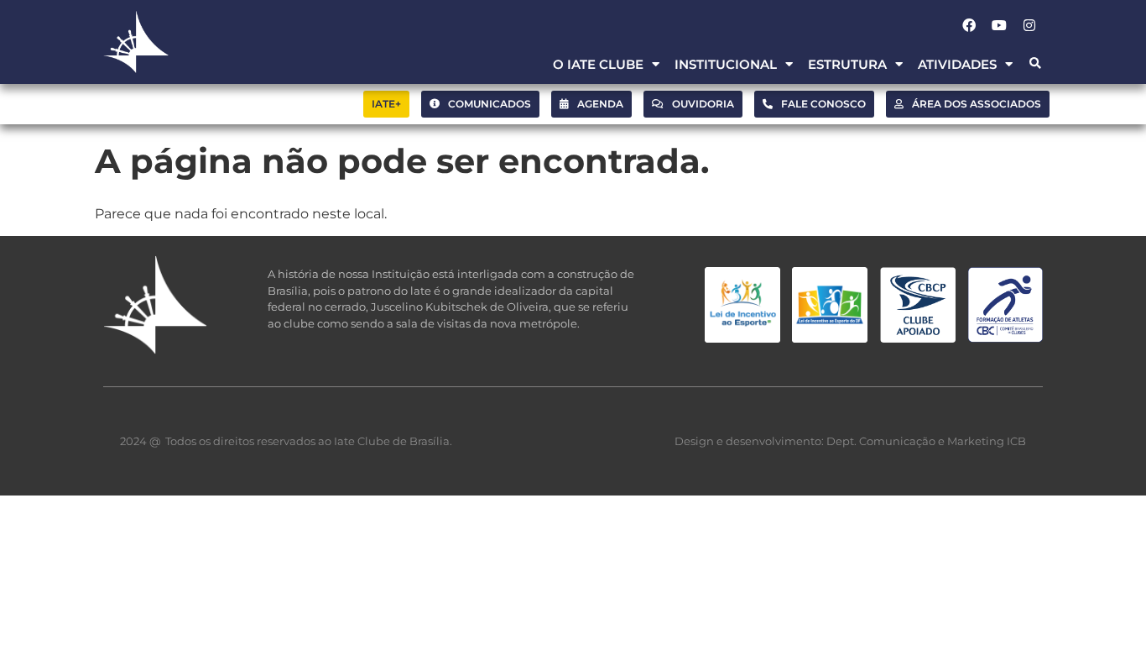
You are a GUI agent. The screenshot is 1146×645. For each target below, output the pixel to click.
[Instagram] (1029, 25)
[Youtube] (999, 25)
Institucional (726, 64)
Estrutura (847, 64)
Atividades (957, 64)
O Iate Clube (598, 64)
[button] (1034, 64)
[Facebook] (969, 25)
